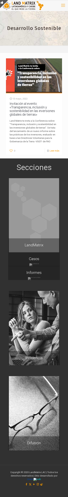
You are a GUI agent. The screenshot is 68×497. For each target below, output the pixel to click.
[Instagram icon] (37, 484)
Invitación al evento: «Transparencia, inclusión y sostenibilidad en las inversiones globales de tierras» (32, 109)
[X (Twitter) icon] (30, 484)
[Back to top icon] (60, 489)
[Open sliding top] (4, 4)
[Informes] (34, 278)
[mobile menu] (63, 5)
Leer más (54, 150)
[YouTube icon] (34, 484)
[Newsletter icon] (41, 484)
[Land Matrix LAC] (23, 5)
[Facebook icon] (26, 484)
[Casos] (34, 264)
